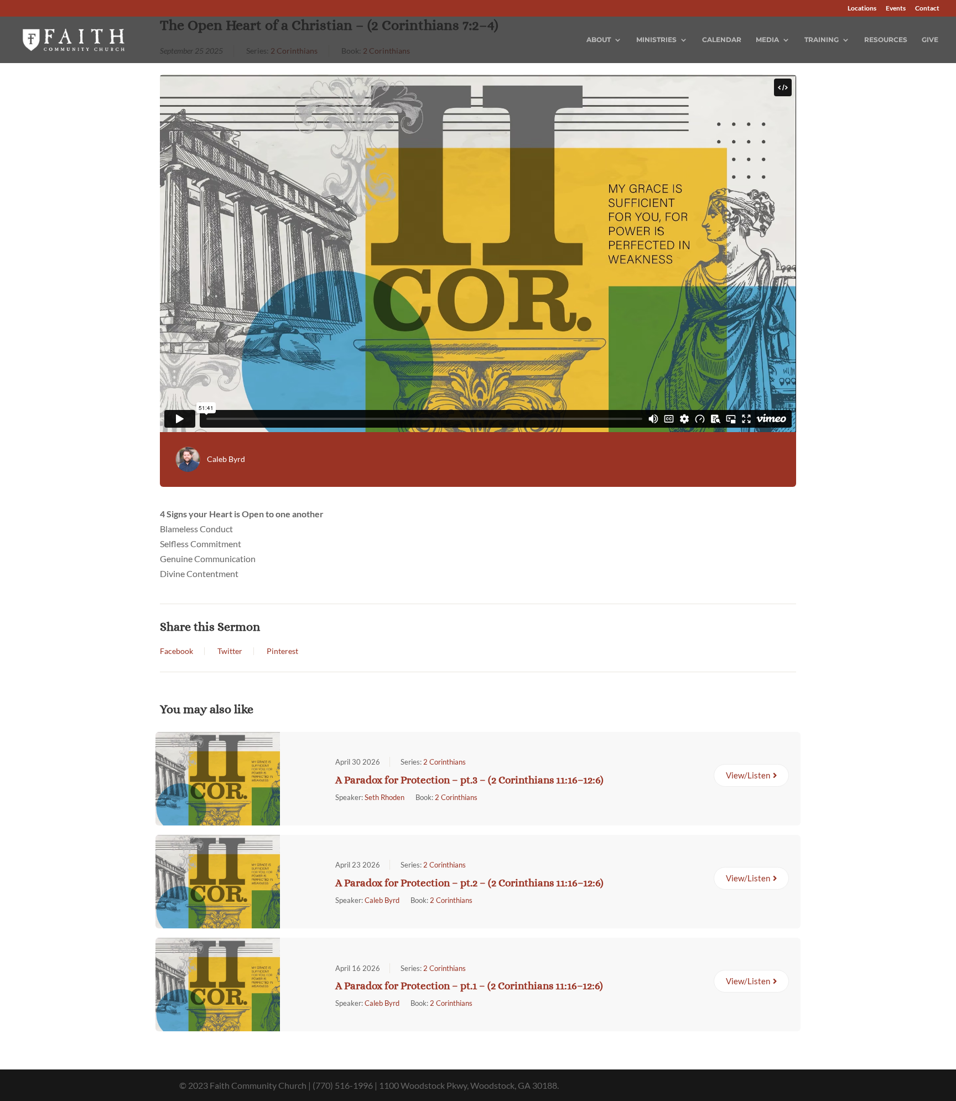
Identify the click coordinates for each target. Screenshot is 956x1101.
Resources (885, 40)
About (598, 40)
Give (930, 40)
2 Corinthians (444, 761)
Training (821, 40)
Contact (927, 8)
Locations (862, 8)
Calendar (721, 40)
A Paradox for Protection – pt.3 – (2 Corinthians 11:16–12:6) (469, 780)
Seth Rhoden (384, 797)
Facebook (176, 651)
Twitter (229, 651)
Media (767, 40)
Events (896, 8)
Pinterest (282, 651)
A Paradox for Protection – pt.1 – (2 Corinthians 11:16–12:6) (469, 985)
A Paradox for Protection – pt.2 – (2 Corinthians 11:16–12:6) (469, 883)
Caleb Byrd (226, 459)
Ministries (656, 40)
